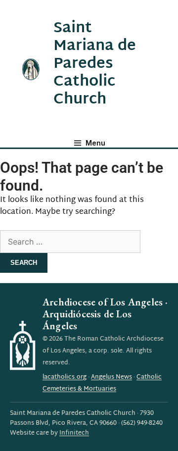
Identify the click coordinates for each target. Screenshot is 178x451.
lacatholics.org (65, 377)
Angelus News (111, 377)
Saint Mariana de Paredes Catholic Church (94, 64)
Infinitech (74, 433)
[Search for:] (70, 243)
